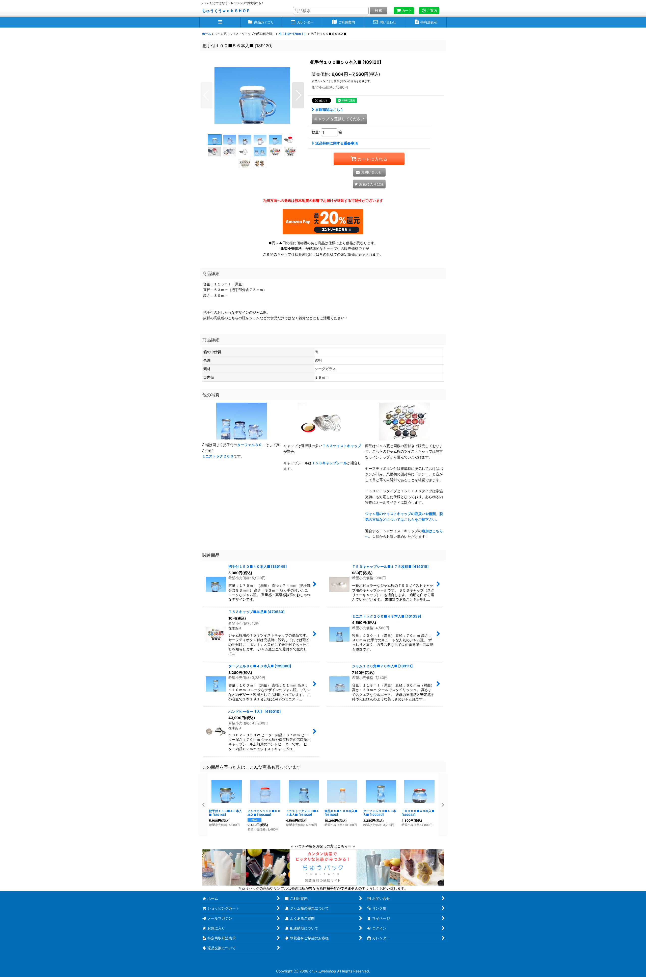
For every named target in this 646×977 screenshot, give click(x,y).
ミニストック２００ (218, 456)
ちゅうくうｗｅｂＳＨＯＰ (226, 10)
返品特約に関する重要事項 (336, 143)
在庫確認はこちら (329, 109)
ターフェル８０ (249, 445)
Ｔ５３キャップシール (329, 463)
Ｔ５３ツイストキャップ (341, 446)
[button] (219, 22)
